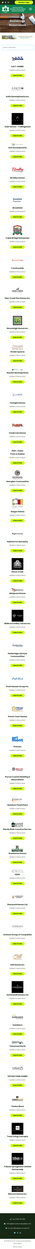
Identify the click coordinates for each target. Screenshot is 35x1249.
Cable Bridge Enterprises (17, 238)
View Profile (17, 75)
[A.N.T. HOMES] (17, 58)
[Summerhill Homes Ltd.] (17, 987)
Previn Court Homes (17, 716)
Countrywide (17, 268)
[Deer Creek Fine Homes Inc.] (17, 290)
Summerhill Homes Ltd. (17, 994)
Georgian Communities (17, 481)
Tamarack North (17, 1046)
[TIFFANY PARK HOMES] (17, 1068)
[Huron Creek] (17, 564)
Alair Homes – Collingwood (17, 126)
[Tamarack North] (17, 1043)
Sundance (17, 1025)
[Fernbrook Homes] (17, 425)
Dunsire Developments (17, 372)
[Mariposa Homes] (17, 590)
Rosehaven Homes (17, 853)
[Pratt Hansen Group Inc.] (17, 679)
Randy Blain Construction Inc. (17, 829)
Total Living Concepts (17, 1136)
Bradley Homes (17, 177)
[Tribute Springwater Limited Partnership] (17, 1159)
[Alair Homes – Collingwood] (17, 119)
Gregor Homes (17, 511)
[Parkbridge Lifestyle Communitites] (17, 646)
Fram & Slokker (17, 454)
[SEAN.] (17, 871)
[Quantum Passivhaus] (17, 799)
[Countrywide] (17, 260)
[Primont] (17, 739)
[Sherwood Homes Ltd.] (17, 897)
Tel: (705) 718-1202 (18, 1219)
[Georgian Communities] (17, 475)
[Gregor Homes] (17, 504)
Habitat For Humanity (17, 541)
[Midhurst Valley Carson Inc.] (17, 616)
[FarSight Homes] (17, 395)
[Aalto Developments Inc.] (17, 89)
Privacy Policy (17, 1247)
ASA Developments (17, 147)
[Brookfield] (17, 200)
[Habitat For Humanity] (17, 534)
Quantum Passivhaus (17, 805)
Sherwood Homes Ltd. (17, 904)
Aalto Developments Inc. (17, 96)
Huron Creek (17, 571)
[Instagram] (8, 2)
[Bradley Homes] (17, 170)
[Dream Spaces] (17, 347)
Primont (17, 746)
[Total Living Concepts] (17, 1129)
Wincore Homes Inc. (17, 1194)
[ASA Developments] (17, 144)
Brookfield (17, 208)
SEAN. (17, 874)
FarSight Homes (17, 403)
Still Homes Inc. (17, 964)
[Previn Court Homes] (17, 709)
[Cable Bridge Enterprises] (17, 230)
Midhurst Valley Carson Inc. (17, 623)
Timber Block (17, 1106)
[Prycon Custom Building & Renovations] (17, 769)
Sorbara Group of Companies (17, 934)
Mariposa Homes (17, 593)
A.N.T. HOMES (17, 66)
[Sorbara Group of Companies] (17, 927)
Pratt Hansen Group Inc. (17, 686)
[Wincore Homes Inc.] (17, 1189)
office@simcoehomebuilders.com (18, 1224)
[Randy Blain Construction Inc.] (17, 824)
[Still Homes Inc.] (17, 957)
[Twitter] (3, 2)
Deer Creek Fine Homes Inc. (17, 298)
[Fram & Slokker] (17, 451)
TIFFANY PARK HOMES (17, 1076)
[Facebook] (5, 2)
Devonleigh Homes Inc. (17, 328)
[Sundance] (17, 1017)
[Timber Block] (17, 1098)
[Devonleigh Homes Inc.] (17, 320)
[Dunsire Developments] (17, 369)
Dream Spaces (17, 351)
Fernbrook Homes (17, 433)
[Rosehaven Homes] (17, 848)
